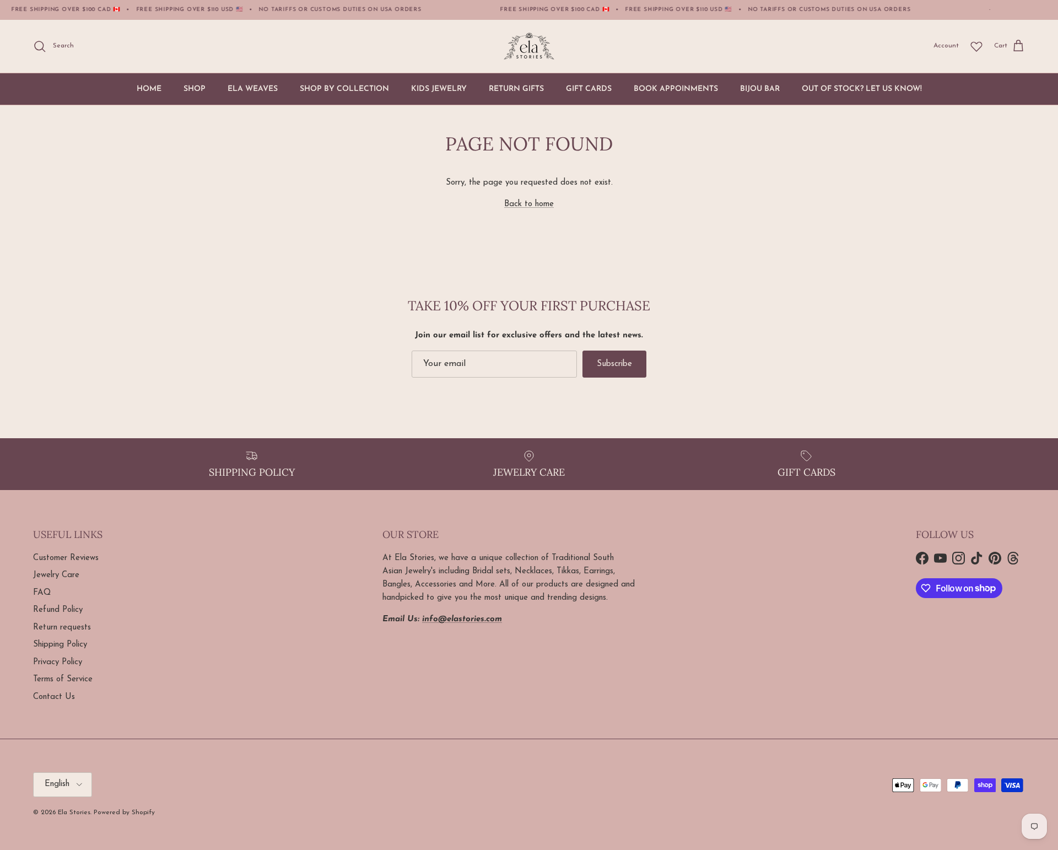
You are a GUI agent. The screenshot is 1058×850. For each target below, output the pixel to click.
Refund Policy (58, 610)
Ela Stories (74, 812)
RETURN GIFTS (516, 89)
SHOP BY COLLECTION (344, 89)
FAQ (42, 593)
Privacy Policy (57, 662)
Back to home (529, 204)
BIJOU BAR (760, 89)
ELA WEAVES (253, 89)
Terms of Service (63, 679)
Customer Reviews (66, 558)
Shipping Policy (60, 645)
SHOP (194, 89)
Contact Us (54, 697)
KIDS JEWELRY (439, 89)
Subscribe (614, 364)
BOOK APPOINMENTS (676, 89)
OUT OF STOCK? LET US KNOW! (862, 89)
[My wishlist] (976, 46)
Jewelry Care (56, 575)
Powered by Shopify (124, 812)
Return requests (62, 627)
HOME (149, 89)
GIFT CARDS (589, 89)
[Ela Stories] (529, 46)
